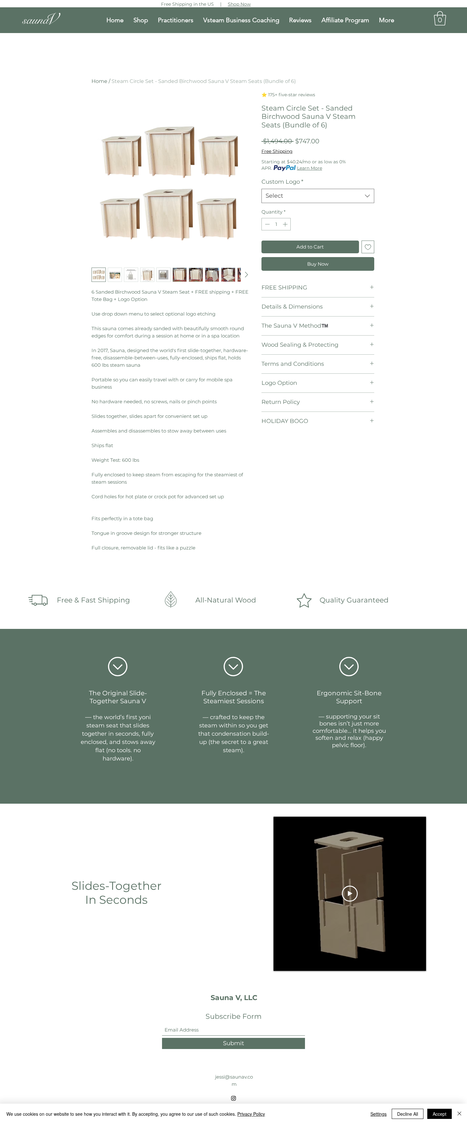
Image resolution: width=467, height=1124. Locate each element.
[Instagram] (233, 1098)
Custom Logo (282, 181)
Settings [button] (378, 1114)
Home (99, 81)
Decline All (407, 1114)
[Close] (459, 1114)
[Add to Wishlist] (368, 247)
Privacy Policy (251, 1114)
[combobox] (317, 196)
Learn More (309, 168)
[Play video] (350, 894)
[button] (440, 18)
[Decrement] (266, 224)
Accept (439, 1114)
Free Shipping (277, 151)
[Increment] (285, 224)
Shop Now (239, 4)
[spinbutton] (276, 224)
